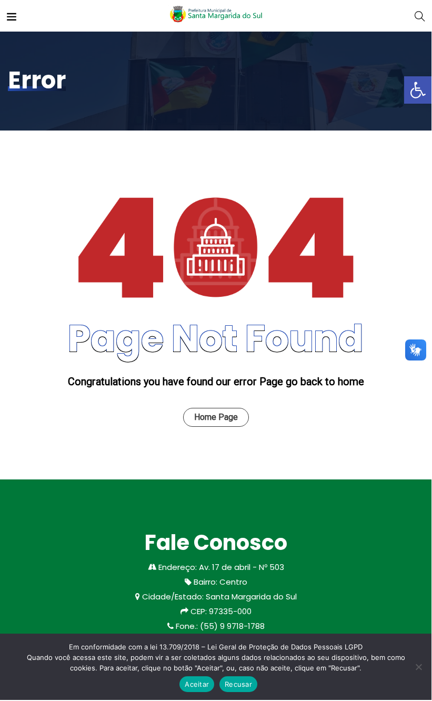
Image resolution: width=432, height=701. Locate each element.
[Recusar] (418, 667)
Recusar (238, 684)
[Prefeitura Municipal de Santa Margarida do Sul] (215, 16)
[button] (417, 90)
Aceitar (197, 684)
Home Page (216, 417)
